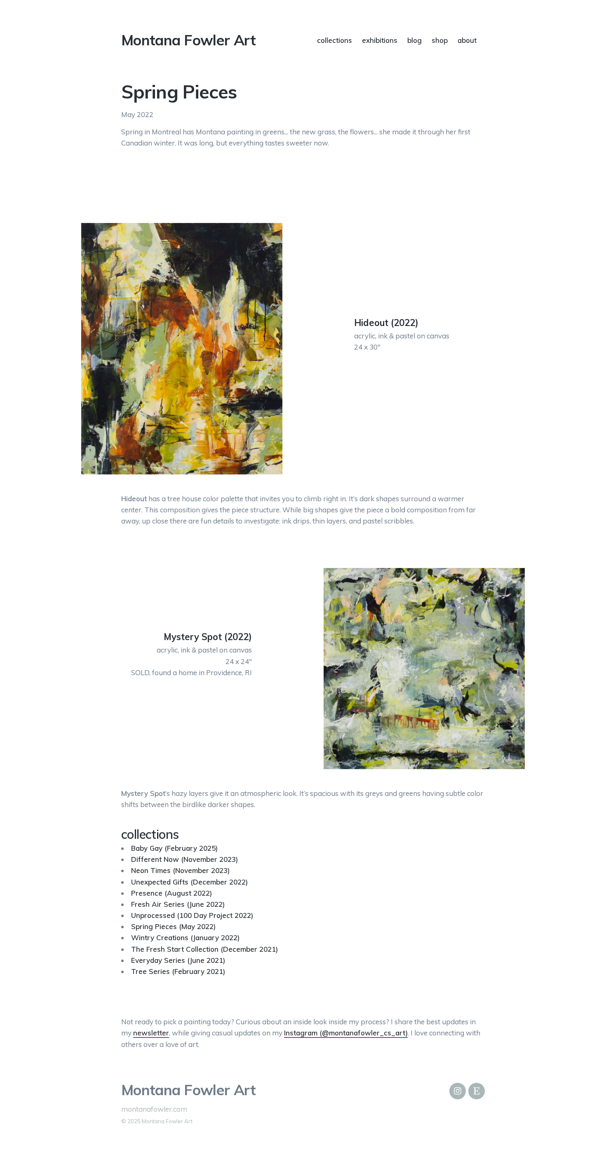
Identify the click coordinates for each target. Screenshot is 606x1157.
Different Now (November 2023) (184, 859)
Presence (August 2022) (171, 893)
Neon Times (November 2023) (180, 870)
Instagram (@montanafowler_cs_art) (346, 1032)
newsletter (151, 1032)
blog (414, 40)
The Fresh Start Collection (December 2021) (204, 949)
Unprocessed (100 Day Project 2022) (192, 915)
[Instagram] (457, 1091)
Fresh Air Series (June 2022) (178, 904)
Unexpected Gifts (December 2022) (189, 882)
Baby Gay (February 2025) (174, 848)
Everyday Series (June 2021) (178, 960)
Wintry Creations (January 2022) (185, 937)
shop (440, 40)
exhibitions (379, 40)
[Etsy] (476, 1091)
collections (334, 40)
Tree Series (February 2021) (178, 971)
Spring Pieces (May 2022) (173, 926)
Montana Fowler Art (188, 40)
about (467, 40)
